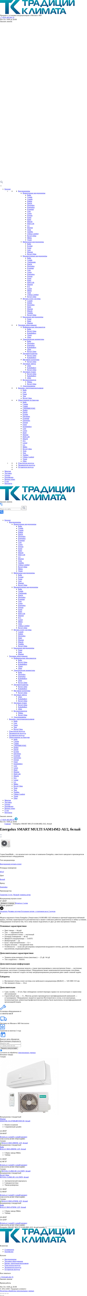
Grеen (25, 431)
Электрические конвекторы (33, 339)
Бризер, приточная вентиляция (16, 1263)
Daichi (29, 203)
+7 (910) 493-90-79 (7, 17)
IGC (28, 286)
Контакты (8, 483)
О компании (9, 1250)
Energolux (31, 207)
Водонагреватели (29, 380)
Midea (29, 238)
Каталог (8, 189)
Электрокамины (29, 386)
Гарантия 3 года (6, 895)
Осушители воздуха (26, 467)
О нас (7, 481)
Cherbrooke (31, 262)
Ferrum (29, 215)
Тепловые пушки (29, 372)
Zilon (29, 337)
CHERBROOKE (29, 408)
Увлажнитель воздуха (13, 1267)
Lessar (29, 288)
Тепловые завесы (29, 364)
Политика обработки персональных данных (17, 1291)
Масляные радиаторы (31, 360)
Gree (29, 211)
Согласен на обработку (18, 1053)
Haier (29, 219)
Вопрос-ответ (10, 479)
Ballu (29, 195)
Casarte (30, 199)
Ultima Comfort (33, 234)
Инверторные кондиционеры (34, 193)
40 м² (2, 872)
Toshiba (30, 232)
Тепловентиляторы (30, 353)
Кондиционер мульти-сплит (11, 864)
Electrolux (31, 205)
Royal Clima (31, 236)
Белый (2, 879)
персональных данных (27, 1053)
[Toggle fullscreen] (5, 1293)
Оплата (7, 475)
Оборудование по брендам (28, 400)
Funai (29, 217)
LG (28, 226)
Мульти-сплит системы (32, 299)
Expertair (30, 209)
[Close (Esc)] (1, 1293)
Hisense (30, 228)
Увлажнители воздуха (26, 465)
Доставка (8, 473)
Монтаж (8, 471)
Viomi (29, 240)
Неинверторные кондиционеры (35, 256)
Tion (24, 396)
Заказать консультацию (9, 1048)
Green (29, 213)
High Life (30, 224)
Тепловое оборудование (27, 325)
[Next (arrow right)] (3, 1295)
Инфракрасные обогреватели (34, 327)
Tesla (29, 230)
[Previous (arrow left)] (1, 1295)
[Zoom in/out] (8, 1293)
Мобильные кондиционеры (33, 242)
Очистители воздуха (26, 463)
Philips (29, 382)
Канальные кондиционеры (33, 317)
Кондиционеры (24, 191)
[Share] (3, 1293)
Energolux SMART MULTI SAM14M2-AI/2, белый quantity (22, 1227)
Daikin (29, 201)
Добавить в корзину (7, 903)
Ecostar (30, 246)
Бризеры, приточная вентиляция (30, 388)
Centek (29, 197)
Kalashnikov (31, 333)
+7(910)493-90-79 (6, 1277)
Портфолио (9, 477)
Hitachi (29, 222)
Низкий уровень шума (22, 895)
